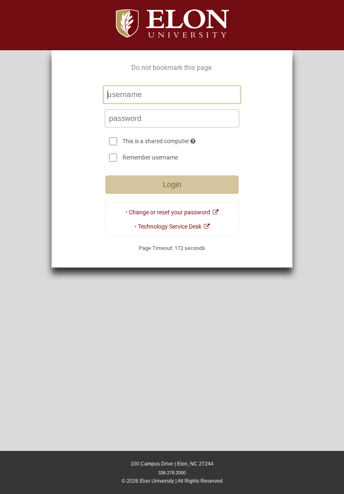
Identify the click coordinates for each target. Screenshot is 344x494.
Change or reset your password (171, 212)
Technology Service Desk (171, 226)
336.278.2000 (172, 472)
